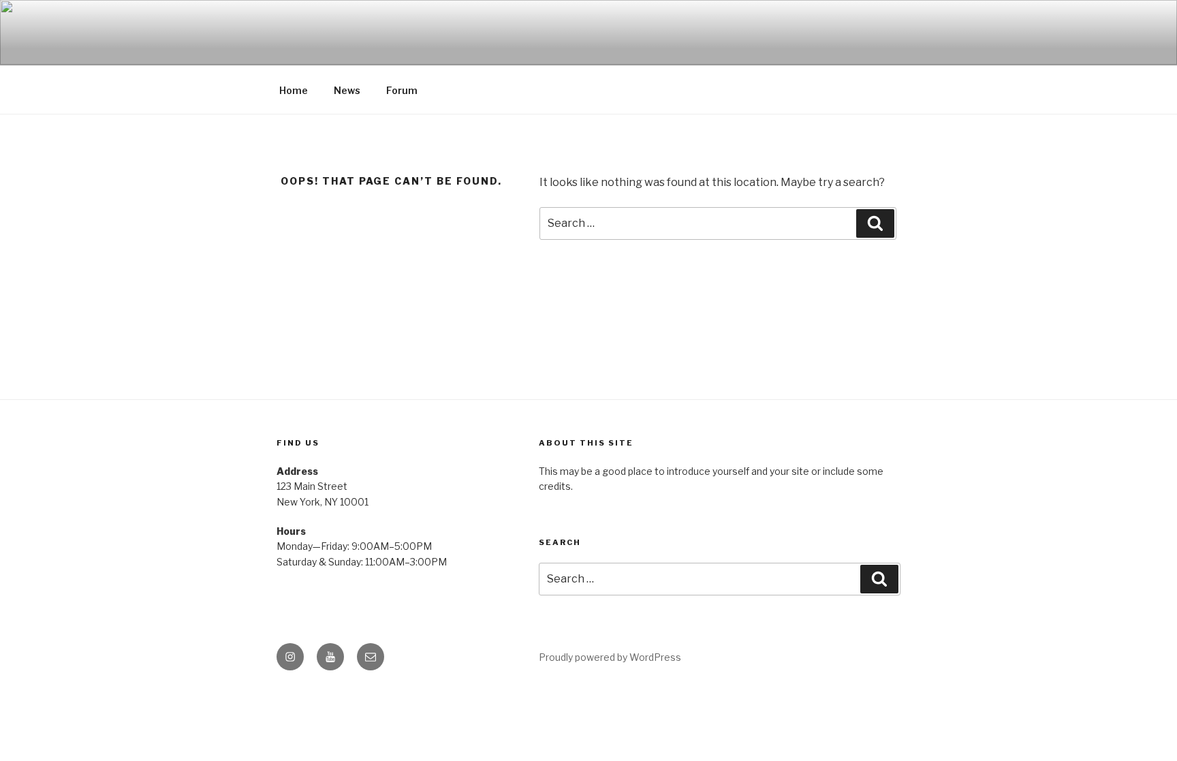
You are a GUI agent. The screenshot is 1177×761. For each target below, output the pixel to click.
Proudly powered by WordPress (610, 657)
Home (293, 90)
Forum (402, 90)
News (347, 90)
